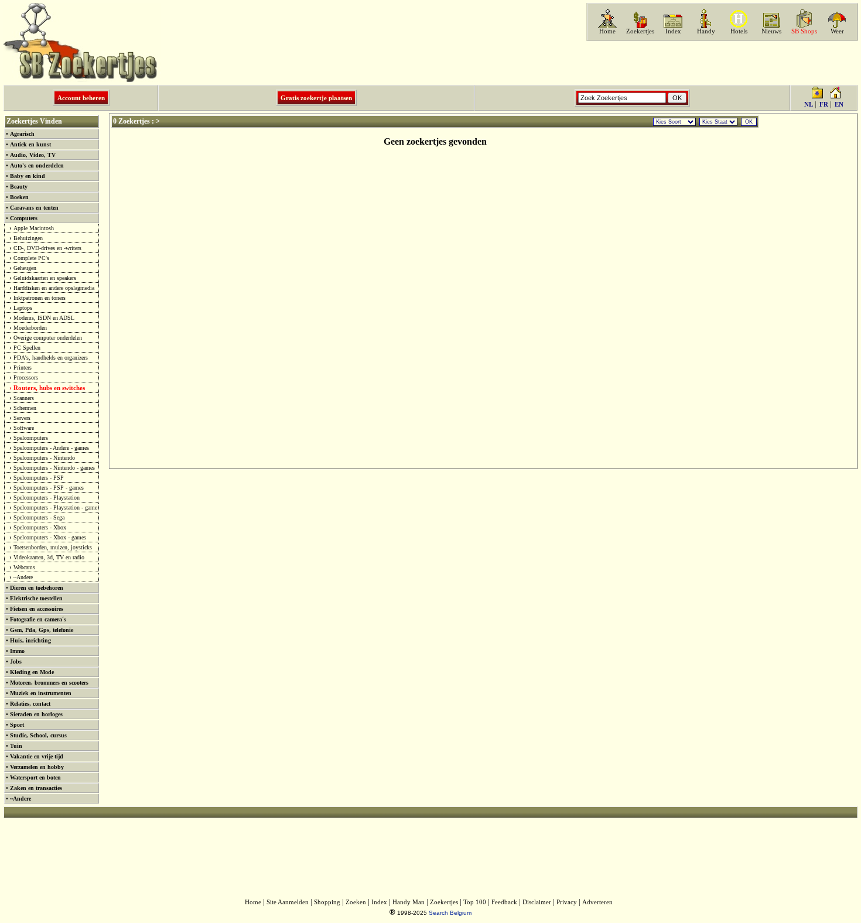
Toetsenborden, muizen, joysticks (52, 547)
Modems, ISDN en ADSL (43, 317)
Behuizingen (28, 238)
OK (749, 122)
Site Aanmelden (287, 902)
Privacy (566, 902)
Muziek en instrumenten (40, 693)
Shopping (327, 902)
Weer (837, 31)
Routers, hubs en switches (49, 387)
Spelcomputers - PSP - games (48, 487)
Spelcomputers (30, 438)
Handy (706, 31)
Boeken (19, 197)
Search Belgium (450, 913)
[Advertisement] (721, 62)
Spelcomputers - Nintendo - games (54, 467)
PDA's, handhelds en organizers (50, 357)
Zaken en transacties (36, 788)
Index (673, 31)
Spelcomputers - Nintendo (44, 457)
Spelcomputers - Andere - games (51, 448)
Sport (17, 725)
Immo (17, 651)
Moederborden (30, 327)
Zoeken (356, 902)
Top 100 (474, 902)
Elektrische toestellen (36, 598)
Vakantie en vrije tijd (36, 756)
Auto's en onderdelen (37, 165)
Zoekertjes (640, 31)
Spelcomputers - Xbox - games (49, 537)
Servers (21, 418)
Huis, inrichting (30, 640)
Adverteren (597, 902)
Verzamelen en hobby (37, 767)
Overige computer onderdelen (47, 337)
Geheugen (24, 268)
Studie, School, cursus (38, 735)
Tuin (16, 746)
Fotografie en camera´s (38, 619)
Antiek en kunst (30, 144)
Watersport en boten (35, 777)
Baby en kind (27, 176)
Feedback (504, 902)
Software (23, 428)
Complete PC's (31, 258)
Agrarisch (22, 134)
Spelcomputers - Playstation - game (55, 507)
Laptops (22, 308)
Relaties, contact (30, 703)
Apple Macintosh (33, 228)
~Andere (23, 577)
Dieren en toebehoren (36, 587)
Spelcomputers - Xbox (39, 527)
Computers (23, 218)
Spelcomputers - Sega (38, 517)
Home (607, 31)
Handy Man (408, 902)
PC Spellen (26, 347)
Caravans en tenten (34, 207)
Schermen (24, 408)
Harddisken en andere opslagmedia (53, 288)
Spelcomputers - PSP (38, 477)
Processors (25, 377)
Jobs (16, 661)
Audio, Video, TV (33, 155)
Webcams (24, 567)
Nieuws (771, 31)
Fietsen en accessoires (36, 609)
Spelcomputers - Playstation (46, 497)
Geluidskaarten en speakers (44, 278)
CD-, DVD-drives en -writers (47, 248)
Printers (22, 367)
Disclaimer (536, 902)
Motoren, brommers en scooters (49, 682)
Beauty (19, 186)
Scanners (23, 398)
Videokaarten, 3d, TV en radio (48, 557)
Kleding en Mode (32, 672)
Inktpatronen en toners (39, 298)
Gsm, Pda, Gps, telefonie (41, 630)
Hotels (738, 31)
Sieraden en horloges (36, 714)
